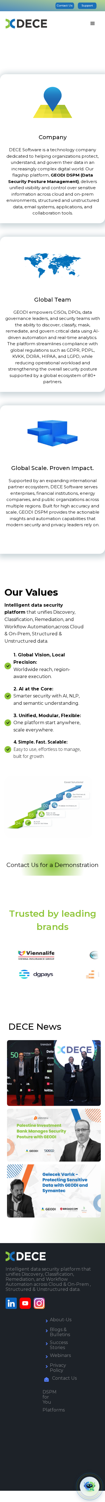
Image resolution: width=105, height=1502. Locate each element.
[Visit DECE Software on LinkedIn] (13, 1303)
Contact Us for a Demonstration (52, 864)
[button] (92, 23)
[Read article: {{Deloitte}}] (54, 1074)
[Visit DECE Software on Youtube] (27, 1303)
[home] (26, 23)
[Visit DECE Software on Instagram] (41, 1303)
